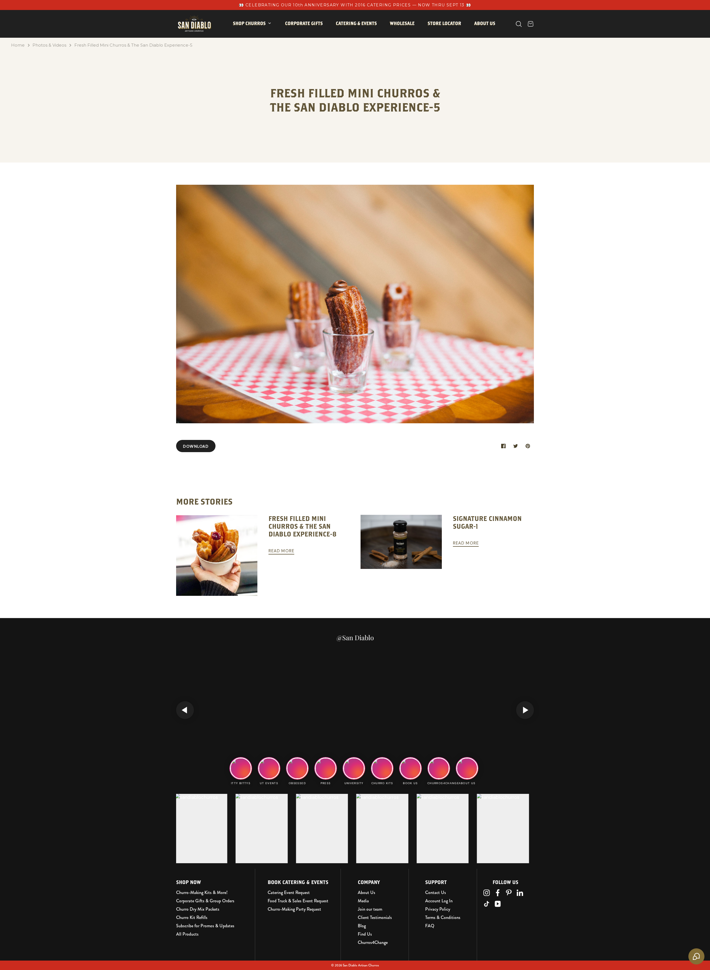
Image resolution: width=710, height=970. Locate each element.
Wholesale (402, 23)
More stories (204, 501)
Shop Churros (249, 23)
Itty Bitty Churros (258, 41)
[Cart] (530, 24)
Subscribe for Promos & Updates (205, 926)
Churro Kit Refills (191, 917)
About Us (366, 892)
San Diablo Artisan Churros (361, 965)
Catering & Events (356, 23)
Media (363, 901)
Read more (281, 551)
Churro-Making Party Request (294, 909)
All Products (187, 934)
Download (196, 446)
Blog (362, 926)
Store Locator (444, 23)
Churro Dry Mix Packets (197, 909)
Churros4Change (373, 942)
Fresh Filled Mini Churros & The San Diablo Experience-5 (133, 45)
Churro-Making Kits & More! (202, 892)
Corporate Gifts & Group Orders (205, 901)
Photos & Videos (49, 45)
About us (484, 23)
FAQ (429, 926)
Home (18, 45)
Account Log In (439, 901)
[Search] (519, 24)
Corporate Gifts (304, 23)
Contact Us (435, 892)
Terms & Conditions (442, 917)
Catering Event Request (289, 892)
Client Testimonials (375, 917)
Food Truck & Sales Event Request (298, 901)
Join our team (370, 909)
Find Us (365, 934)
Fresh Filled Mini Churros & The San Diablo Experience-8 (302, 526)
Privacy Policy (437, 909)
